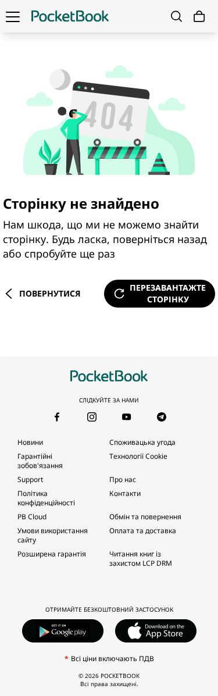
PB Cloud (32, 517)
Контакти (125, 493)
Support (30, 479)
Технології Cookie (138, 456)
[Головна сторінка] (70, 16)
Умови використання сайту (52, 535)
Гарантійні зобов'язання (40, 460)
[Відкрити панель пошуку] (176, 16)
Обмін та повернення (145, 517)
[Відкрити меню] (13, 16)
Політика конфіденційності (46, 498)
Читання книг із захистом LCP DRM (140, 558)
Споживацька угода (142, 442)
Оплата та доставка (142, 531)
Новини (30, 442)
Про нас (122, 479)
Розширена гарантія (51, 554)
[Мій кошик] (199, 16)
